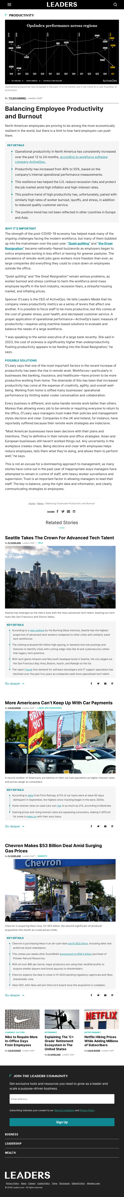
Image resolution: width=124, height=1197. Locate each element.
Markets (42, 856)
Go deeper (12, 683)
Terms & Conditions (64, 1110)
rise (59, 805)
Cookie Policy (43, 1183)
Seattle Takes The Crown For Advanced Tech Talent (59, 537)
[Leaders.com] (62, 4)
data (30, 795)
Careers (31, 1183)
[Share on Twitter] (63, 512)
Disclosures (64, 1183)
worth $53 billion (78, 943)
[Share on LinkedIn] (74, 512)
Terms (54, 1183)
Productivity (21, 15)
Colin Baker (14, 708)
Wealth (10, 1152)
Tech (40, 543)
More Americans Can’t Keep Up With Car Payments (59, 702)
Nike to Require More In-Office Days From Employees (21, 1041)
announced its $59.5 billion (76, 954)
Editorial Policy (78, 1183)
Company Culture (15, 1032)
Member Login (93, 1183)
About (23, 1183)
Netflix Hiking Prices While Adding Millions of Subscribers (101, 1041)
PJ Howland (14, 543)
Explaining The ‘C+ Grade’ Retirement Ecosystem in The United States (59, 1043)
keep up (31, 816)
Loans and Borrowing (49, 708)
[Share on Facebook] (57, 512)
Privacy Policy (87, 1110)
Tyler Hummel (17, 98)
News (40, 503)
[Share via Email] (68, 512)
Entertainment (92, 1032)
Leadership (13, 1143)
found (28, 669)
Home (32, 503)
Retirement (51, 1032)
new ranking (37, 630)
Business (11, 1134)
